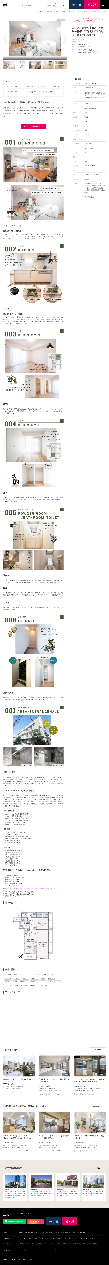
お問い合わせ (12, 1259)
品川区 (36, 1238)
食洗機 (43, 978)
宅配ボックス (8, 978)
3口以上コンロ (51, 978)
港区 (20, 1238)
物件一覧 (43, 11)
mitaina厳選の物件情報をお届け (16, 1221)
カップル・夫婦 (8, 985)
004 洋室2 (54, 86)
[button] (5, 38)
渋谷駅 (57, 1243)
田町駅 (94, 1243)
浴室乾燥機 (7, 981)
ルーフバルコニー (48, 1249)
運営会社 (5, 1259)
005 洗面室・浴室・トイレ (14, 92)
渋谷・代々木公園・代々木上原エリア (63, 1232)
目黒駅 (33, 1243)
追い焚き (15, 981)
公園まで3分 (34, 981)
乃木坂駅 (27, 1243)
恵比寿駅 (51, 1243)
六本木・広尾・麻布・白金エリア (46, 1232)
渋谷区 (25, 1238)
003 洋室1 (42, 86)
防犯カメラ (26, 978)
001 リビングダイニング (14, 86)
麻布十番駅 (76, 1243)
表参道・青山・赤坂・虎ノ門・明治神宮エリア (28, 1232)
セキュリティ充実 (78, 1249)
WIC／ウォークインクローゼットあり (53, 974)
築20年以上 (24, 985)
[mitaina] (8, 1215)
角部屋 (15, 974)
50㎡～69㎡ (42, 981)
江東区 (86, 1238)
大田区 (81, 1238)
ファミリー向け (57, 981)
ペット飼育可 (8, 974)
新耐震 (16, 985)
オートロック (17, 978)
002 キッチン (30, 86)
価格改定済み (33, 985)
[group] (35, 38)
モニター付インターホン (26, 974)
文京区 (76, 1238)
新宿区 (59, 1238)
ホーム (39, 11)
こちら (54, 888)
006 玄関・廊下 (32, 92)
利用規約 (31, 1259)
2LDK (49, 981)
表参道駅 (21, 1243)
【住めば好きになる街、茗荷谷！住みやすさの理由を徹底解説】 (31, 888)
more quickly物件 (43, 985)
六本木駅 (83, 1243)
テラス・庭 (21, 1249)
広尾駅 (70, 1243)
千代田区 (42, 1238)
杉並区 (65, 1238)
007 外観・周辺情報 (47, 92)
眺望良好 (56, 1249)
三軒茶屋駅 (64, 1243)
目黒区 (30, 1238)
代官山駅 (45, 1243)
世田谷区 (53, 1238)
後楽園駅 (64, 11)
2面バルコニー (35, 978)
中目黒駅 (39, 1243)
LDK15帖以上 (38, 974)
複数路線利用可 (24, 981)
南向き (27, 1249)
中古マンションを (76, 4)
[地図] (89, 46)
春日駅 (72, 11)
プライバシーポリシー (22, 1259)
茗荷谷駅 (68, 11)
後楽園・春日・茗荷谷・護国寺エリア (53, 11)
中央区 (47, 1238)
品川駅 (89, 1243)
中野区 (70, 1238)
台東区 (92, 1238)
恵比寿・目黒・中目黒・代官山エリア (80, 1232)
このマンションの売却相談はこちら (33, 126)
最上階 (41, 1249)
